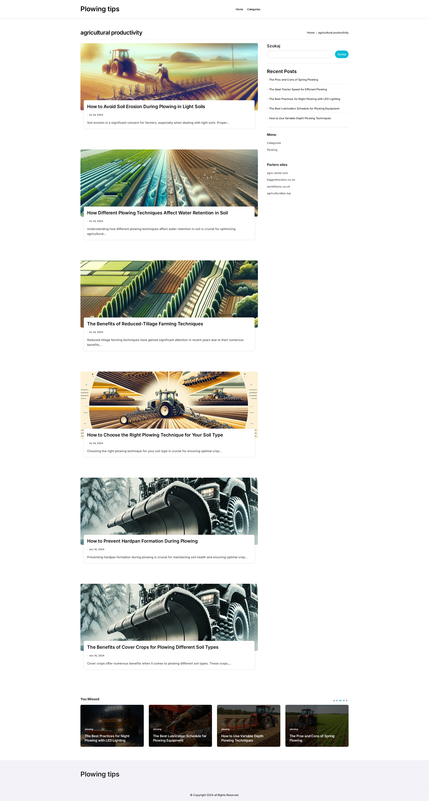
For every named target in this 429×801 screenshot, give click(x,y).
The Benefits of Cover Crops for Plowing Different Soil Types (152, 647)
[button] (343, 725)
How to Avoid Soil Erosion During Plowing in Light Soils (146, 106)
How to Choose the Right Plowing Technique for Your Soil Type (155, 435)
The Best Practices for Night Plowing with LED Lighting (304, 99)
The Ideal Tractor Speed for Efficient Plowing (298, 89)
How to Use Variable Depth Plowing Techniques (300, 118)
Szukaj (273, 45)
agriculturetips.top (279, 193)
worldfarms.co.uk (278, 186)
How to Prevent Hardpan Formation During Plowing (142, 541)
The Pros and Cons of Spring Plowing (293, 79)
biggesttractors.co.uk (281, 179)
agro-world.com (277, 173)
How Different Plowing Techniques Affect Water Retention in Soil (157, 213)
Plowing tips (99, 9)
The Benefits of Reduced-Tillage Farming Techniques (145, 324)
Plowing (272, 149)
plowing (89, 729)
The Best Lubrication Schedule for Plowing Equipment (304, 108)
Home (239, 9)
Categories (253, 9)
